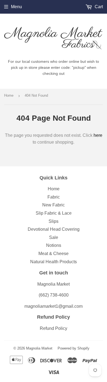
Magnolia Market (39, 348)
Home (8, 95)
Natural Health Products (53, 261)
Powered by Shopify (73, 348)
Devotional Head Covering (54, 229)
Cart (98, 6)
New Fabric (53, 205)
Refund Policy (53, 328)
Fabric (53, 197)
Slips (53, 221)
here (98, 135)
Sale (53, 237)
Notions (53, 245)
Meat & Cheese (53, 253)
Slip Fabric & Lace (54, 213)
